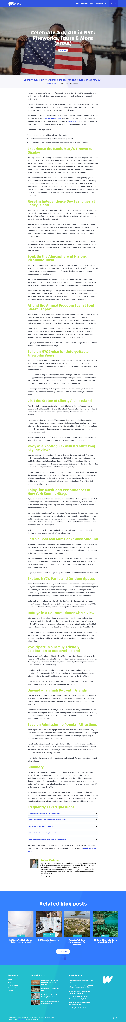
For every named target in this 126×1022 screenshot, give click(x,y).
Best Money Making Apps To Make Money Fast (50, 1002)
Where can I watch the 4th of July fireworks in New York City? (47, 820)
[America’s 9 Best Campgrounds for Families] (77, 924)
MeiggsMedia (22, 1019)
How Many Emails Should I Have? (79, 1008)
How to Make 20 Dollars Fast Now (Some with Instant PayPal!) (79, 998)
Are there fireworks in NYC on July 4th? (41, 826)
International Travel (49, 935)
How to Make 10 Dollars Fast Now (50, 989)
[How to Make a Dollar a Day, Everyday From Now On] (35, 996)
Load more (63, 951)
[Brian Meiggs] (34, 868)
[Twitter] (115, 3)
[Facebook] (111, 3)
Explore (21, 935)
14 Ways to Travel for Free (49, 941)
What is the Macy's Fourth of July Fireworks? (42, 833)
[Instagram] (43, 875)
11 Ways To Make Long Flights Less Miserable (20, 941)
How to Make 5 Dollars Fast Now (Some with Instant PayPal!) (49, 982)
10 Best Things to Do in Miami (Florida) (105, 941)
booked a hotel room (52, 118)
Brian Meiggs (73, 83)
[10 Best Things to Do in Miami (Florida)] (105, 924)
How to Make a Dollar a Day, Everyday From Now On (50, 996)
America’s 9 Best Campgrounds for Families (77, 942)
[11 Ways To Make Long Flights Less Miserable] (20, 924)
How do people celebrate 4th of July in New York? (44, 813)
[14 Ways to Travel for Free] (49, 924)
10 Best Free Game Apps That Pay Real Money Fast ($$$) (79, 992)
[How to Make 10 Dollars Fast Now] (35, 989)
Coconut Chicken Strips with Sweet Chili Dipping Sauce (79, 1003)
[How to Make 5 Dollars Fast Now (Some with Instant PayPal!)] (35, 982)
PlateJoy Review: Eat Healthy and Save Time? (81, 981)
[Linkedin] (46, 875)
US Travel (63, 50)
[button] (106, 3)
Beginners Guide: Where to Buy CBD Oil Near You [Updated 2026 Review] (81, 987)
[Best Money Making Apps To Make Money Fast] (35, 1002)
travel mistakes (74, 121)
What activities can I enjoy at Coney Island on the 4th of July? (47, 839)
